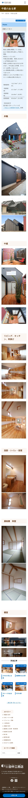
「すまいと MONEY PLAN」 (11, 108)
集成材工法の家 (8, 731)
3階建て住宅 (7, 714)
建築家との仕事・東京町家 (11, 728)
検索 (19, 753)
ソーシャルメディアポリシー (11, 789)
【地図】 (23, 773)
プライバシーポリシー (19, 787)
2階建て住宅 (7, 726)
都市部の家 (7, 737)
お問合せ (13, 795)
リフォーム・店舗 (8, 720)
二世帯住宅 (7, 723)
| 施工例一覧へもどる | (14, 702)
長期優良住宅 (7, 740)
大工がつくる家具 (8, 743)
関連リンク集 (7, 787)
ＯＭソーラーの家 (8, 717)
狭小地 (5, 734)
